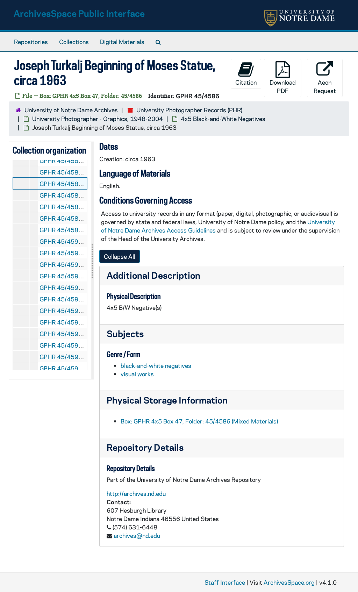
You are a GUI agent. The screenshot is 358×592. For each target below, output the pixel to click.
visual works (137, 374)
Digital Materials (122, 41)
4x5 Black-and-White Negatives (223, 118)
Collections (74, 41)
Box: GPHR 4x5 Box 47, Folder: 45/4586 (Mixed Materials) (199, 421)
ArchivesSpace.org (289, 582)
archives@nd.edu (137, 535)
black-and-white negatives (156, 365)
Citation (246, 82)
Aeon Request (325, 86)
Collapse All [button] (119, 256)
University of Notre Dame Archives (71, 110)
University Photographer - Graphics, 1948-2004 (97, 118)
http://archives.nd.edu (136, 493)
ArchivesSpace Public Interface (79, 13)
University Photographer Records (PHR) (189, 110)
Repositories (31, 41)
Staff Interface (225, 582)
